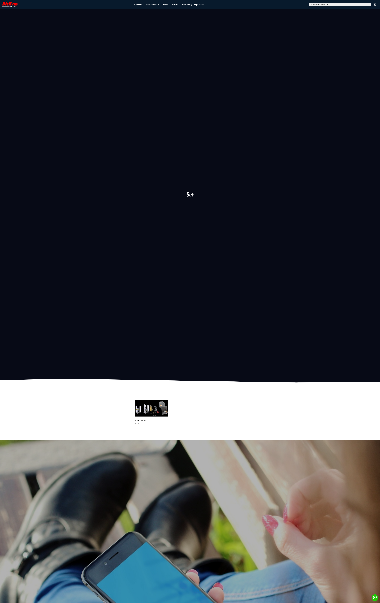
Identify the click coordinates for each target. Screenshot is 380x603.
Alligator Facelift (141, 420)
